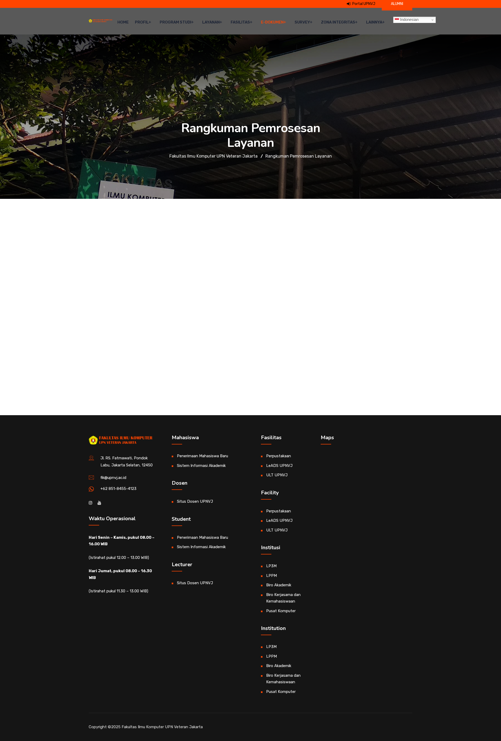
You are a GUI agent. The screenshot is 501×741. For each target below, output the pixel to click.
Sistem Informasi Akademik (201, 465)
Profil (142, 22)
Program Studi (175, 22)
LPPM (271, 575)
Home (123, 22)
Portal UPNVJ (363, 4)
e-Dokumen (272, 22)
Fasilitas (240, 22)
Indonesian (409, 19)
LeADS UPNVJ (279, 465)
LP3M (271, 566)
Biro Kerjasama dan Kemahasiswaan (283, 598)
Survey (302, 22)
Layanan (211, 22)
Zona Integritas (338, 22)
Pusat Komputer (281, 611)
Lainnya (374, 22)
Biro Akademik (278, 585)
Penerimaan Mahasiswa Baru (202, 456)
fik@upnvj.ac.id (113, 477)
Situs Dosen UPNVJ (195, 501)
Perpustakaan (278, 456)
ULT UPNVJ (277, 475)
